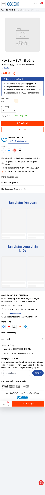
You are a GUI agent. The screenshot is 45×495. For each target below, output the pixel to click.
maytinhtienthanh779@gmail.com (23, 317)
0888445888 (15, 313)
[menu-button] (3, 4)
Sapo (37, 393)
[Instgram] (20, 326)
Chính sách (5, 339)
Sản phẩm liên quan (22, 202)
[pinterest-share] (14, 150)
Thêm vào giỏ (27, 404)
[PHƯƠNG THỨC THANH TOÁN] (22, 386)
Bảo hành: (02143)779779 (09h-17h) (18, 353)
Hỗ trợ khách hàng (8, 333)
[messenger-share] (9, 150)
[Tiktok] (14, 326)
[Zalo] (25, 326)
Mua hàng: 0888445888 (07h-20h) (18, 349)
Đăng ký (38, 373)
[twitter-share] (20, 150)
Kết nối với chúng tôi (18, 141)
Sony (12, 65)
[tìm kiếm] (36, 3)
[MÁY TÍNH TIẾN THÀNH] (13, 4)
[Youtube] (9, 326)
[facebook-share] (3, 150)
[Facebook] (3, 326)
